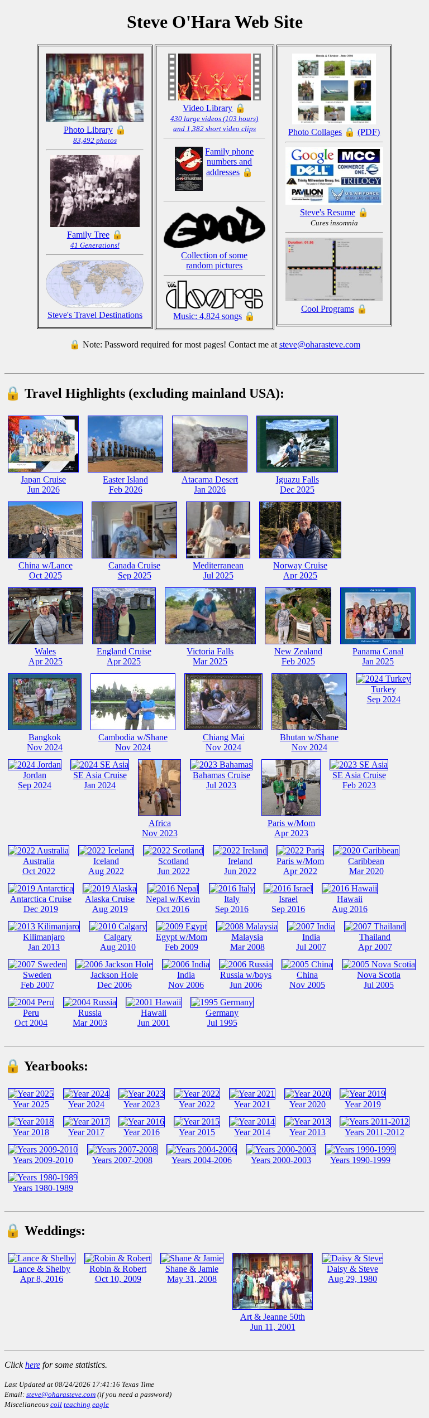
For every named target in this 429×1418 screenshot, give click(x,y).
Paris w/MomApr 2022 (300, 866)
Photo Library (88, 129)
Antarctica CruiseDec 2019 (41, 904)
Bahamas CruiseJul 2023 (221, 780)
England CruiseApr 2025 (124, 656)
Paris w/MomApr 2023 (291, 828)
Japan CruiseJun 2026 (43, 484)
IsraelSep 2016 (288, 904)
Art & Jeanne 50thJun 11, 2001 (272, 1322)
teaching (77, 1404)
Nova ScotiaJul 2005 (379, 980)
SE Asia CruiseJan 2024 (100, 780)
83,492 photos (95, 140)
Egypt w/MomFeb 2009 (181, 942)
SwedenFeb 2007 (37, 980)
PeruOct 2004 (31, 1018)
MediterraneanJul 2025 (218, 570)
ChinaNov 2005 (307, 980)
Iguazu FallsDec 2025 (297, 484)
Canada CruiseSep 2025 (134, 570)
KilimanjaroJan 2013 (44, 942)
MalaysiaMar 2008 (247, 942)
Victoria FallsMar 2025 (210, 656)
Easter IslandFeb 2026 (125, 484)
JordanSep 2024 (34, 780)
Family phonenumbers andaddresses (229, 162)
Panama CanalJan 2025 (377, 656)
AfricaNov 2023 (160, 828)
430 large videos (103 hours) (214, 118)
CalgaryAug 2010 (118, 942)
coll (56, 1404)
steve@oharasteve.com (319, 344)
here (32, 1364)
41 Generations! (95, 245)
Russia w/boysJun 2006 (245, 980)
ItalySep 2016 (232, 904)
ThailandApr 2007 (375, 942)
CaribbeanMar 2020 (366, 866)
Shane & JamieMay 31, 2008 (191, 1274)
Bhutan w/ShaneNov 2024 (309, 742)
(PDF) (369, 132)
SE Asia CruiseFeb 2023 (359, 780)
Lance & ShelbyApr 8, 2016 (41, 1274)
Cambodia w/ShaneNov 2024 (133, 742)
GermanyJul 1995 (222, 1018)
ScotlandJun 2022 (174, 866)
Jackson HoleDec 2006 (114, 980)
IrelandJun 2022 (240, 866)
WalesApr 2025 (45, 656)
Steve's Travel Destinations (94, 315)
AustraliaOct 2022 (38, 866)
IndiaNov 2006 (186, 980)
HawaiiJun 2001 (153, 1018)
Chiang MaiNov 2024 (224, 742)
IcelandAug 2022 (106, 866)
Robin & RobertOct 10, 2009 (117, 1274)
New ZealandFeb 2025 (298, 656)
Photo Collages (315, 132)
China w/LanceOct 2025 (45, 570)
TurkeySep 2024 (384, 694)
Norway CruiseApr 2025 (300, 570)
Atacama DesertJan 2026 (210, 484)
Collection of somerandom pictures (214, 260)
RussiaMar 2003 (90, 1018)
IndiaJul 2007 (311, 942)
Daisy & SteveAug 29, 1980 (352, 1274)
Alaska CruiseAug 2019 (110, 904)
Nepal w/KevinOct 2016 (173, 904)
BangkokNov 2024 (45, 742)
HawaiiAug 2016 (350, 904)
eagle (100, 1404)
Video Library (207, 108)
